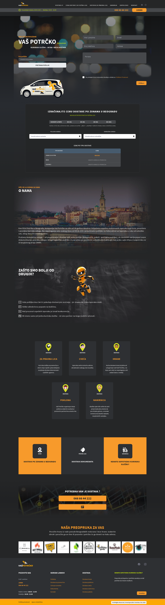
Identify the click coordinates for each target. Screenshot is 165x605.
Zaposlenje (124, 5)
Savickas (137, 602)
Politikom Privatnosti (122, 77)
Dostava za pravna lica (98, 5)
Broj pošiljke (23, 56)
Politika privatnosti (24, 602)
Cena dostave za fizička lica (76, 5)
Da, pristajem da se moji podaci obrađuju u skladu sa (107, 77)
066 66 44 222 (121, 10)
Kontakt (134, 5)
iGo (142, 602)
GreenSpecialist (129, 602)
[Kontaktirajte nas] (82, 507)
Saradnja (113, 5)
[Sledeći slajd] (144, 547)
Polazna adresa (55, 131)
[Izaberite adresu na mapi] (79, 136)
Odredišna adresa (109, 131)
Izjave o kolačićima (37, 602)
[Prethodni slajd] (21, 547)
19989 (139, 10)
